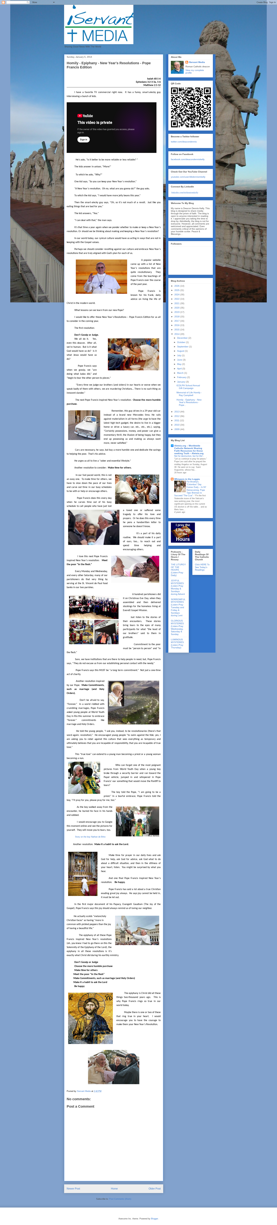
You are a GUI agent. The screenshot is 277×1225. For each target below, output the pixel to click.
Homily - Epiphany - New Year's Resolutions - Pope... (188, 402)
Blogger (154, 1218)
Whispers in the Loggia (187, 479)
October (181, 342)
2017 (177, 321)
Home (114, 1188)
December (182, 338)
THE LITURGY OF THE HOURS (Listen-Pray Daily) (178, 570)
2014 (177, 334)
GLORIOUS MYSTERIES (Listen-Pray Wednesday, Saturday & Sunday (177, 627)
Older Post (155, 1188)
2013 (177, 411)
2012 (177, 416)
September (183, 346)
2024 (177, 294)
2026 (177, 286)
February (182, 377)
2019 (177, 312)
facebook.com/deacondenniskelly (188, 159)
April (179, 368)
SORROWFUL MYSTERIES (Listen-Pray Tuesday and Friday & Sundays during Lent (178, 607)
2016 (177, 325)
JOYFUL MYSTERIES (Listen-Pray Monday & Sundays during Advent (178, 587)
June (180, 359)
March (180, 373)
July (179, 355)
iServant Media (197, 62)
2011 (177, 420)
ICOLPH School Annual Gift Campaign (188, 386)
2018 (177, 316)
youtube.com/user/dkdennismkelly (188, 177)
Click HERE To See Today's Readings (202, 567)
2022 (177, 299)
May (179, 364)
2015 (177, 329)
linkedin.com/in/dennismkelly (184, 192)
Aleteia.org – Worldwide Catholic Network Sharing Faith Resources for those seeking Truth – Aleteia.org (189, 449)
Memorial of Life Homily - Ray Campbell (189, 394)
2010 (177, 424)
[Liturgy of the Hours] (183, 542)
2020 (177, 307)
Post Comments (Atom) (120, 1199)
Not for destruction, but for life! (188, 456)
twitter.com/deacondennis (184, 141)
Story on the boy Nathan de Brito (90, 837)
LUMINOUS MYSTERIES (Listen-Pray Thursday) (177, 643)
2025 (177, 290)
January (181, 381)
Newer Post (73, 1188)
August (181, 351)
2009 (177, 429)
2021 (177, 303)
